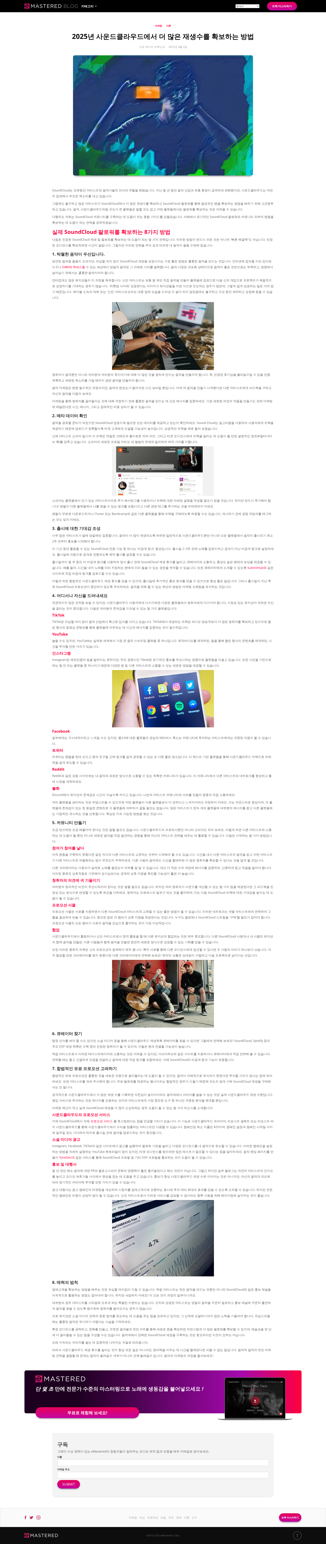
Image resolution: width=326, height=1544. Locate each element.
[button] (89, 6)
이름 (59, 1456)
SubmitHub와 (257, 568)
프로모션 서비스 (101, 1121)
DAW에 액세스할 (73, 267)
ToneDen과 (67, 1157)
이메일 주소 (63, 1469)
